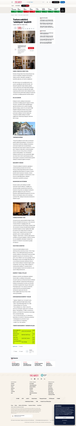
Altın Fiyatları (50, 389)
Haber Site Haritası (33, 392)
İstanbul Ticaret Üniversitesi (46, 401)
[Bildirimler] (50, 2)
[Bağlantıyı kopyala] (33, 29)
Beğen (16, 351)
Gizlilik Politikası (66, 414)
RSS (30, 394)
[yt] (35, 379)
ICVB (37, 401)
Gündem (12, 383)
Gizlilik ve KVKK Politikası (23, 405)
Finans (12, 386)
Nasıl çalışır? (32, 50)
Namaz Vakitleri (33, 386)
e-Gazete (31, 391)
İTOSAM (58, 398)
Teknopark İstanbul (42, 398)
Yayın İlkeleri (39, 405)
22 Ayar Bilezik (51, 392)
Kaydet (21, 351)
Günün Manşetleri (33, 385)
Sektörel (21, 346)
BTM (23, 398)
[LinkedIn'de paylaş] (29, 29)
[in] (44, 379)
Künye (12, 405)
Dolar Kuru (50, 385)
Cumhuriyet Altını (51, 394)
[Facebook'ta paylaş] (25, 29)
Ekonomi (12, 385)
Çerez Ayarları (64, 420)
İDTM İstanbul (51, 398)
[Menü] (12, 2)
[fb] (41, 379)
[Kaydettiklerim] (47, 2)
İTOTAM (17, 398)
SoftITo (27, 398)
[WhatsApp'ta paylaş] (27, 29)
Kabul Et (64, 417)
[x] (31, 379)
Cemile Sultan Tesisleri (29, 401)
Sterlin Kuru (50, 388)
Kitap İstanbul (34, 398)
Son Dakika (32, 383)
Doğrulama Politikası (32, 405)
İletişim (16, 405)
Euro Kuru (50, 386)
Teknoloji (13, 391)
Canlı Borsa (50, 383)
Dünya (12, 389)
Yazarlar (31, 389)
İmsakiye (31, 388)
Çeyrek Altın (50, 391)
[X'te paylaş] (23, 29)
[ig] (38, 379)
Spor (12, 392)
